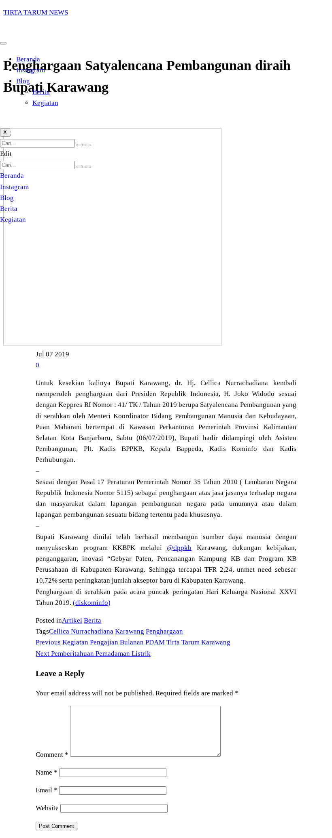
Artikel (72, 620)
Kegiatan (45, 103)
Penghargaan (164, 631)
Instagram (30, 70)
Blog (23, 81)
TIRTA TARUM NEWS (35, 12)
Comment (52, 754)
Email (46, 790)
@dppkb (179, 548)
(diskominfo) (92, 602)
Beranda (28, 59)
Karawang (129, 631)
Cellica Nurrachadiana (81, 631)
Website (47, 808)
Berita (41, 92)
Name (46, 772)
